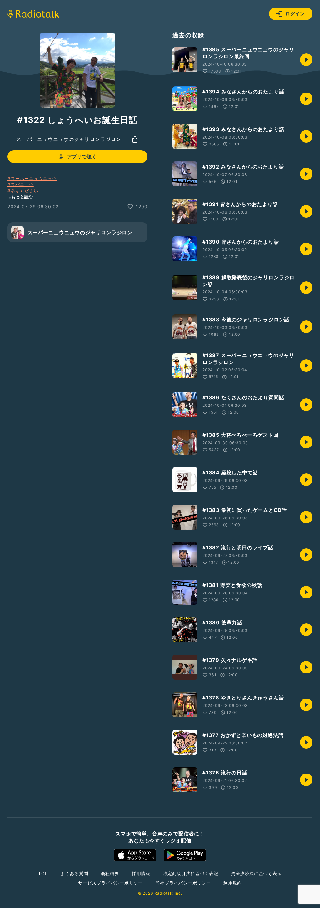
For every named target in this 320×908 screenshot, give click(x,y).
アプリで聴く (82, 156)
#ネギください (23, 190)
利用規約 (232, 882)
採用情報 (141, 873)
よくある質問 (74, 873)
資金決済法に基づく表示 (256, 873)
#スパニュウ (21, 184)
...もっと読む (20, 196)
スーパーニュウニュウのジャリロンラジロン (68, 139)
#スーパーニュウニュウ (32, 178)
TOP (43, 873)
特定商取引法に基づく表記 (190, 873)
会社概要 (110, 873)
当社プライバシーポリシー (183, 882)
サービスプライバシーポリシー (110, 882)
